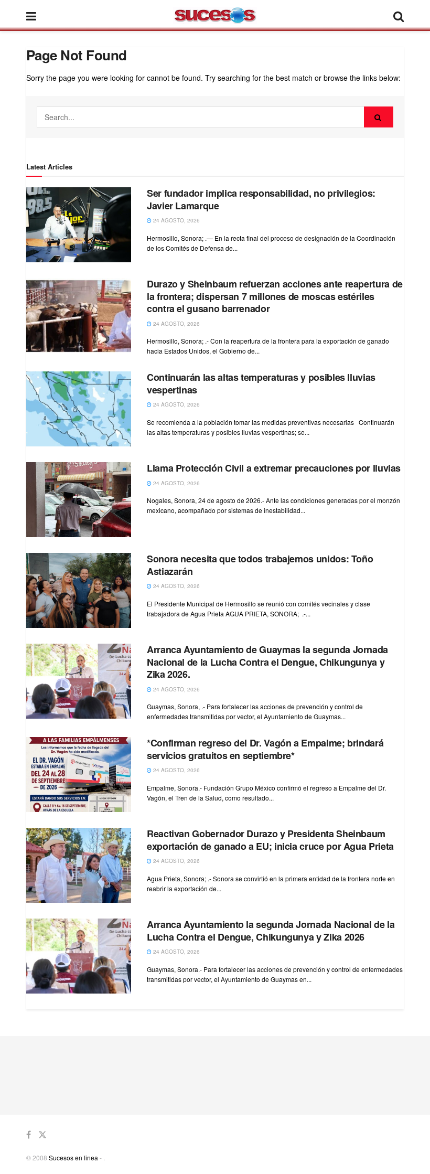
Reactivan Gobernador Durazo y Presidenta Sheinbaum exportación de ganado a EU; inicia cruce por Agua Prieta (270, 839)
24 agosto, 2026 (176, 220)
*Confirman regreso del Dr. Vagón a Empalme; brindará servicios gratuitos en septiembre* (265, 749)
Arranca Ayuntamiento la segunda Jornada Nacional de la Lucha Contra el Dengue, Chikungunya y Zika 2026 (271, 930)
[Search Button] (378, 116)
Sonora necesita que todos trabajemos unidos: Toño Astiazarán (260, 565)
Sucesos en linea (73, 1157)
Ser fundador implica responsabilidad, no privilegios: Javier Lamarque (261, 199)
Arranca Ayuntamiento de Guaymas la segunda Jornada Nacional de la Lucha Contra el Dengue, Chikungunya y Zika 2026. (267, 662)
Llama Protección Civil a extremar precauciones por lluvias (274, 468)
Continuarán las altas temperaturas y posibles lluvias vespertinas (261, 383)
